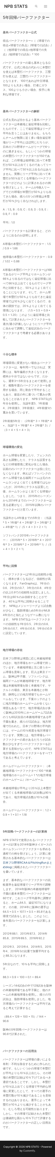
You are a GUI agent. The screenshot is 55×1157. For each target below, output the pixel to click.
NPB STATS (16, 6)
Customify (29, 1150)
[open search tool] (36, 6)
